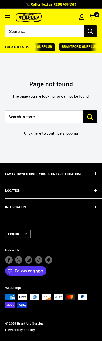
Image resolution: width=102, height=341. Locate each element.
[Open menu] (7, 17)
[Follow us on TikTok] (38, 260)
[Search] (90, 31)
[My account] (81, 17)
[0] (92, 17)
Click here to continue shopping (51, 133)
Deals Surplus (37, 46)
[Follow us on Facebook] (9, 260)
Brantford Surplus (78, 46)
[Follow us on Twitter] (18, 260)
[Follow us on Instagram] (28, 260)
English (13, 234)
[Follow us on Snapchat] (48, 260)
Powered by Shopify (20, 330)
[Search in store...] (90, 116)
